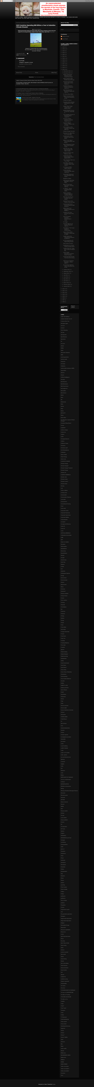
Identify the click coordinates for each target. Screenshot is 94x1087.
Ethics (62, 586)
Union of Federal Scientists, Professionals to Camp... (67, 218)
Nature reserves (64, 801)
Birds (62, 404)
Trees (62, 1012)
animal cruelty (64, 359)
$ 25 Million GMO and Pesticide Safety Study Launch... (68, 164)
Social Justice (64, 970)
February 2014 (67, 284)
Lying (62, 766)
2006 (63, 301)
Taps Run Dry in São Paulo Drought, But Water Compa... (68, 149)
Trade (62, 1003)
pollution (63, 902)
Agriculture (63, 339)
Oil (61, 824)
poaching (63, 884)
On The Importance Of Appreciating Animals (68, 241)
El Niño (62, 566)
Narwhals (63, 797)
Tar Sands (63, 985)
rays (62, 911)
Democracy (63, 550)
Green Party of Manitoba (66, 671)
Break (62, 415)
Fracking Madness (65, 642)
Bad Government (22, 54)
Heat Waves (63, 694)
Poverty (62, 907)
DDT (62, 539)
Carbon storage (64, 429)
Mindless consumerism (66, 786)
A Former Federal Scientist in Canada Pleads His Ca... (68, 120)
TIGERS (62, 1001)
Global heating (64, 651)
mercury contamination (66, 779)
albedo (62, 345)
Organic (62, 833)
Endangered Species (65, 573)
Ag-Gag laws (63, 334)
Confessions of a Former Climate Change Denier (69, 246)
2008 (63, 298)
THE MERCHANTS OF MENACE (68, 990)
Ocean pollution (64, 819)
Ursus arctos (63, 1023)
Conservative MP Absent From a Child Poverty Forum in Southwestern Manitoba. (32, 88)
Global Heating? (64, 654)
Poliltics (62, 891)
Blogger (53, 1084)
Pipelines (63, 875)
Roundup (63, 940)
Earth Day (63, 562)
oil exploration (64, 826)
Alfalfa (62, 348)
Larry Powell (65, 38)
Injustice (62, 730)
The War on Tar (64, 999)
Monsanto (63, 793)
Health (62, 692)
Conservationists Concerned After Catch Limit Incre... (68, 171)
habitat (62, 683)
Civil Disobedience (65, 450)
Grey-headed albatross (66, 678)
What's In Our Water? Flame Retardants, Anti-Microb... (69, 141)
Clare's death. (64, 454)
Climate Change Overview (69, 131)
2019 (63, 60)
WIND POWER (64, 1064)
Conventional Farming (66, 503)
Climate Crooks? (64, 481)
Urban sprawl (64, 1021)
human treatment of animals (67, 710)
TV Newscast (64, 1017)
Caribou (62, 434)
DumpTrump (63, 559)
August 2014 (66, 273)
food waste (63, 629)
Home (36, 72)
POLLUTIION (64, 900)
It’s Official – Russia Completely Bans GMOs (67, 189)
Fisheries (63, 613)
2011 (63, 292)
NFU (62, 808)
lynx (62, 768)
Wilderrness (63, 1057)
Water (62, 1046)
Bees (62, 397)
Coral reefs (63, 508)
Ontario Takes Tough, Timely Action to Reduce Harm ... (68, 107)
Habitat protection (65, 687)
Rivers (62, 938)
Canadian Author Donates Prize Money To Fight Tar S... (69, 103)
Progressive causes (65, 909)
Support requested (65, 981)
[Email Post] (28, 53)
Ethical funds (63, 584)
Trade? (62, 1005)
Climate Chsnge (64, 470)
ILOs (62, 725)
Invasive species (64, 734)
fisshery (62, 618)
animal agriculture (65, 357)
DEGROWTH (64, 548)
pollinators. (63, 898)
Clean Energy (64, 456)
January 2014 (67, 286)
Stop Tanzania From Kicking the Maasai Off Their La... (68, 91)
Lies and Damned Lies (66, 757)
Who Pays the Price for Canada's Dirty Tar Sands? (68, 198)
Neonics (62, 804)
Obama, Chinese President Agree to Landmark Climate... (68, 194)
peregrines (63, 862)
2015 (63, 67)
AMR (62, 354)
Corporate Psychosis (65, 512)
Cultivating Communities (66, 535)
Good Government (65, 663)
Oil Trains (63, 828)
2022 (63, 54)
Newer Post (19, 72)
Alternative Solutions (65, 352)
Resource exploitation (65, 929)
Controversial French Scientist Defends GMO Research (69, 205)
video (62, 1039)
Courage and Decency (66, 524)
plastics (62, 882)
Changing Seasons (65, 438)
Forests (62, 633)
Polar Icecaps (64, 887)
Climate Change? (64, 465)
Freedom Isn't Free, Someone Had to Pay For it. (68, 213)
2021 (63, 56)
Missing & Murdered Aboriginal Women (69, 790)
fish (61, 609)
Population (63, 905)
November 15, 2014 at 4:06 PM (25, 64)
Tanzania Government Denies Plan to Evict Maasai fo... (68, 83)
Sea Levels (63, 954)
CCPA (62, 436)
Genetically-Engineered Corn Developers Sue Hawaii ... (68, 175)
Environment (63, 577)
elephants (63, 571)
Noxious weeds (64, 810)
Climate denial (64, 483)
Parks (62, 855)
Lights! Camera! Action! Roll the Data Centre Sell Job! (29, 80)
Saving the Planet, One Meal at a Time (68, 153)
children (62, 441)
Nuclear (62, 813)
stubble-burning (64, 979)
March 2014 (66, 282)
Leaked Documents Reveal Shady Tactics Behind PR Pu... (68, 157)
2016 (63, 65)
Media (62, 775)
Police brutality (64, 889)
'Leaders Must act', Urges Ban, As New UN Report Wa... (69, 249)
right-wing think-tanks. (65, 936)
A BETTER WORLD (65, 316)
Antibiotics (63, 366)
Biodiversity (63, 401)
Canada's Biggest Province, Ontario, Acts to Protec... (68, 124)
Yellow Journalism (65, 1066)
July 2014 (66, 275)
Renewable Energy (65, 925)
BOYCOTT (63, 413)
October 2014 (67, 269)
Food (62, 624)
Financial (63, 604)
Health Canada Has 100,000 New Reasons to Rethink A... (68, 237)
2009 (63, 296)
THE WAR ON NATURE (66, 996)
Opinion (62, 831)
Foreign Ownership (65, 631)
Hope (62, 703)
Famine (62, 598)
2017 (63, 63)
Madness (63, 770)
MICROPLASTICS (65, 784)
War (62, 1043)
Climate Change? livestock (66, 468)
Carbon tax (63, 432)
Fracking (63, 640)
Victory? (62, 1035)
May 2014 (66, 278)
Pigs (62, 873)
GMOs (62, 660)
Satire (62, 947)
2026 (63, 47)
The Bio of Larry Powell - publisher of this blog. (31, 97)
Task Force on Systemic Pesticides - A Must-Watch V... (68, 262)
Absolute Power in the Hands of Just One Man (69, 201)
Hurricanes (63, 714)
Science (62, 949)
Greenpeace (63, 674)
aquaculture (63, 370)
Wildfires (63, 1059)
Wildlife (62, 1061)
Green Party (63, 669)
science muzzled (64, 952)
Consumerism (64, 501)
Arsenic (62, 374)
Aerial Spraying (64, 330)
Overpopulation (64, 844)
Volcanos (63, 1041)
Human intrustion (64, 705)
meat (62, 772)
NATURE (63, 799)
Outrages (63, 840)
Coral (62, 506)
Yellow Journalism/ (65, 1070)
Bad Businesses (64, 383)
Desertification (64, 553)
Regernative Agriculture (66, 920)
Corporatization (64, 519)
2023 (63, 52)
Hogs (62, 701)
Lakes (62, 743)
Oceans (62, 822)
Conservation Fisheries (66, 497)
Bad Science (63, 392)
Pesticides (63, 866)
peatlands (63, 860)
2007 (63, 299)
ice (61, 721)
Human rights (64, 707)
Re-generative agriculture (66, 914)
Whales (62, 1050)
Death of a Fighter (65, 542)
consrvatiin (63, 499)
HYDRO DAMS (64, 716)
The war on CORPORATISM (67, 992)
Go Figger (65, 221)
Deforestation (64, 546)
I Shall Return (64, 719)
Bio (61, 399)
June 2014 (66, 277)
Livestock (63, 761)
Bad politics (63, 390)
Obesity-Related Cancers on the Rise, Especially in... (68, 111)
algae (62, 350)
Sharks (62, 961)
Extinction (63, 589)
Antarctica (63, 361)
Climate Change (64, 463)
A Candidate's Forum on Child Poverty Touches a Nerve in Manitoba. (29, 93)
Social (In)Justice (64, 967)
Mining (62, 788)
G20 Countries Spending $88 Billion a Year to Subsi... (68, 181)
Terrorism (63, 987)
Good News (63, 665)
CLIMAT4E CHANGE (65, 461)
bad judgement (64, 388)
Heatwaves (63, 696)
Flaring (62, 620)
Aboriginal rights (64, 323)
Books (62, 410)
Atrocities (63, 379)
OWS (62, 846)
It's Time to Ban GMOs (68, 94)
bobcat (62, 406)
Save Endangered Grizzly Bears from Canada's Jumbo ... (68, 145)
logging (62, 763)
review (62, 934)
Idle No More (64, 723)
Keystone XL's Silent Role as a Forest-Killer (68, 134)
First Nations (63, 606)
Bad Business (64, 381)
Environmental (64, 580)
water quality (63, 1048)
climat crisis (63, 459)
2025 (63, 48)
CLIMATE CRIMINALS (66, 474)
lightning (63, 759)
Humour (62, 712)
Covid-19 (63, 528)
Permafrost (63, 864)
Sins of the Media (64, 963)
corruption (63, 521)
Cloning (62, 485)
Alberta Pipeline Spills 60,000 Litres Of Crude (68, 79)
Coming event (64, 492)
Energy (62, 575)
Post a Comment (21, 66)
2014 (63, 69)
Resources (63, 931)
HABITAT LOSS (64, 685)
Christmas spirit (64, 447)
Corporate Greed (64, 510)
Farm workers (64, 600)
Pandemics (63, 853)
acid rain (63, 325)
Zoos (62, 1075)
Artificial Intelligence (65, 377)
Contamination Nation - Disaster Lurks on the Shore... (68, 137)
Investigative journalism (66, 736)
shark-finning (64, 958)
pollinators (63, 896)
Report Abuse (73, 306)
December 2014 (67, 71)
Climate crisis (64, 477)
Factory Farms (64, 595)
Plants (62, 878)
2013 (63, 288)
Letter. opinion (64, 754)
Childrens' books (64, 443)
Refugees (63, 916)
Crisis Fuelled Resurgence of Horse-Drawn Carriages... (68, 253)
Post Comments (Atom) (39, 77)
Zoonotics (63, 1073)
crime (62, 530)
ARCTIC (62, 372)
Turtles (62, 1014)
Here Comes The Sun (68, 243)
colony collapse (64, 490)
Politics (62, 893)
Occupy (62, 815)
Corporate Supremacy (66, 515)
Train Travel (63, 1008)
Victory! (62, 1032)
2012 (63, 290)
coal (62, 488)
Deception (63, 544)
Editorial (62, 564)
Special (62, 974)
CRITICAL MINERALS (65, 533)
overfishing (63, 842)
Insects (62, 732)
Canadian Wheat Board (66, 423)
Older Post (53, 72)
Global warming (64, 656)
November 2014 (67, 72)
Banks (62, 395)
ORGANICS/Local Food (66, 837)
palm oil (62, 849)
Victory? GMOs (64, 1037)
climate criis (63, 472)
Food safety (63, 627)
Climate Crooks (64, 479)
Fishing (62, 615)
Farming (63, 602)
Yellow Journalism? (65, 1068)
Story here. (52, 31)
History (62, 698)
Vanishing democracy (65, 1026)
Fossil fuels (63, 636)
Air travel (63, 343)
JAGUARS (63, 739)
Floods (62, 622)
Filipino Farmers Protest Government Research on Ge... (68, 97)
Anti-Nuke (63, 363)
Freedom (63, 647)
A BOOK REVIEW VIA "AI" (66, 318)
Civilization (63, 452)
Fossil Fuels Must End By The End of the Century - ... (69, 257)
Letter (62, 750)
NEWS (62, 806)
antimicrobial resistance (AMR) (67, 368)
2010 (63, 294)
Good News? (64, 667)
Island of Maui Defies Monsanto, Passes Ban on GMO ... (68, 233)
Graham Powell (65, 36)
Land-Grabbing (64, 745)
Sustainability (64, 983)
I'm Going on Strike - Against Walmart (67, 168)
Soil (61, 972)
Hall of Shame (64, 689)
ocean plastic (64, 817)
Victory (62, 1030)
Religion (62, 922)
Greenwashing (64, 676)
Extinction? (63, 591)
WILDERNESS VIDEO (65, 1055)
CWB (62, 537)
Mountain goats (64, 795)
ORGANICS (63, 835)
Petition (62, 869)
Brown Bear (63, 417)
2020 (63, 58)
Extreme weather (64, 593)
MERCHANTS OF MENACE (67, 777)
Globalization (64, 658)
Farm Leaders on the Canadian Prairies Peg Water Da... (68, 128)
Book (62, 408)
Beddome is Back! (67, 178)
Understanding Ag (65, 1019)
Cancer (62, 425)
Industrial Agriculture (65, 728)
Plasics (62, 880)
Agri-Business (64, 336)
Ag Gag (62, 332)
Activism (62, 327)
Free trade (63, 645)
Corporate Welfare (65, 517)
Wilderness (63, 1052)
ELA (62, 568)
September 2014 (67, 271)
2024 (63, 50)
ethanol (62, 582)
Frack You (63, 638)
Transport (63, 1010)
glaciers (62, 649)
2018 (63, 61)
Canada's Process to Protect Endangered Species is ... (68, 87)
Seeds (62, 956)
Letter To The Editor (65, 752)
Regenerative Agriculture (66, 918)
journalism (63, 741)
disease (62, 555)
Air (61, 341)
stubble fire (63, 976)
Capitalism (63, 427)
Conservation (64, 494)
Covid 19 (63, 526)
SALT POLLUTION (65, 943)
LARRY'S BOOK (64, 748)
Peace (62, 857)
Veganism (63, 1028)
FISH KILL (63, 611)
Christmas (63, 445)
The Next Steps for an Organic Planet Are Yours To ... (68, 225)
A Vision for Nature (67, 100)
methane (63, 781)
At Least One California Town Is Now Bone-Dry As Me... (68, 266)
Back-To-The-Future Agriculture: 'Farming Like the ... (68, 185)
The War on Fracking (65, 994)
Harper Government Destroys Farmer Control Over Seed (67, 75)
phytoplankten (64, 871)
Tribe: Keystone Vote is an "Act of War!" (69, 160)
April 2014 (66, 280)
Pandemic (63, 851)
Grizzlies (63, 680)
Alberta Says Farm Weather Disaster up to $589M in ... (68, 209)
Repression (63, 927)
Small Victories (64, 965)
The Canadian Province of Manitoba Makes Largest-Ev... (69, 115)
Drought (62, 557)
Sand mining (63, 945)
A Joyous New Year (65, 321)
